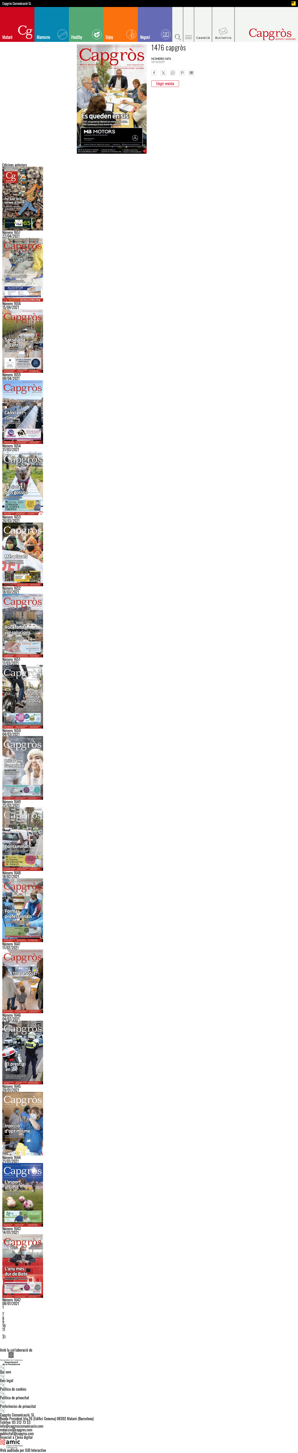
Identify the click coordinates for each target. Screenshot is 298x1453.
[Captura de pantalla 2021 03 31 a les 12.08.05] (149, 412)
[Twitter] (163, 73)
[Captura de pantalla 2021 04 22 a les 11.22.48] (149, 198)
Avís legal (6, 1380)
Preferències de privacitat (18, 1406)
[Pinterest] (182, 73)
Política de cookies (13, 1389)
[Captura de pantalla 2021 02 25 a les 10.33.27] (149, 768)
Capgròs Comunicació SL (16, 3)
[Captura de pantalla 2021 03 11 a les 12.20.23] (149, 625)
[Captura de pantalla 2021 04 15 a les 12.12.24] (149, 270)
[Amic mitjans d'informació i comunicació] (149, 1443)
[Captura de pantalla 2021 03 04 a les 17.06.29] (149, 697)
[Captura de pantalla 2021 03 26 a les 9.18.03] (149, 483)
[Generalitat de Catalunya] (149, 1358)
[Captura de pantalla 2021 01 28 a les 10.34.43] (149, 1052)
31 (4, 1337)
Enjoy (109, 37)
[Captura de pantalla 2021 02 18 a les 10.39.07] (149, 839)
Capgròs (263, 34)
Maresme (43, 37)
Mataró (7, 37)
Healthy (76, 37)
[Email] (191, 73)
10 (4, 1326)
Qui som (5, 1372)
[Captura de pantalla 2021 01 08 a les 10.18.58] (149, 1266)
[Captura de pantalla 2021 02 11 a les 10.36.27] (149, 910)
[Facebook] (154, 73)
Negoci (145, 37)
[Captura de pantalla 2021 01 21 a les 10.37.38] (149, 1124)
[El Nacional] (293, 3)
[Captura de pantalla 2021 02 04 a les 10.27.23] (149, 981)
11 (3, 1329)
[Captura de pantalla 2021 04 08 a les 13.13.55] (149, 341)
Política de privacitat (14, 1397)
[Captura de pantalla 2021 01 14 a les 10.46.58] (149, 1195)
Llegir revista (165, 83)
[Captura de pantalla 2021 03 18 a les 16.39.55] (149, 554)
